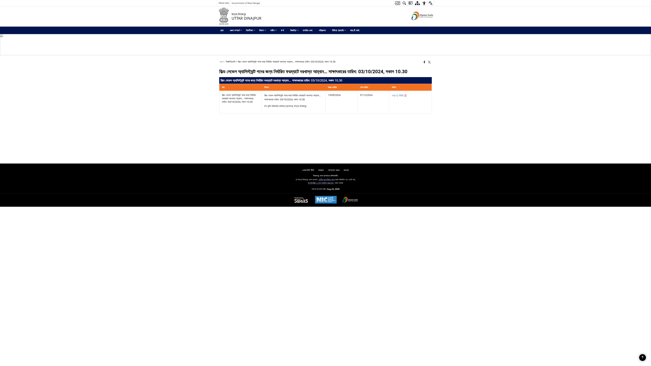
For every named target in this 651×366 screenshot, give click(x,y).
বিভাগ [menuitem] (261, 30)
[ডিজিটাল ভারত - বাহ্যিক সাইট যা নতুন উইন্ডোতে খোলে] (418, 23)
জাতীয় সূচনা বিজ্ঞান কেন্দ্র (327, 179)
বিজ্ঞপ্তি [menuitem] (293, 30)
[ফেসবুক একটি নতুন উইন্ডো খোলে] (424, 62)
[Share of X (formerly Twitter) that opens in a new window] (429, 62)
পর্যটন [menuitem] (272, 30)
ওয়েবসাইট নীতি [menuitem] (308, 170)
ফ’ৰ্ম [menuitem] (282, 30)
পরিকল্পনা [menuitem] (322, 30)
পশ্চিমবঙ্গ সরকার (223, 3)
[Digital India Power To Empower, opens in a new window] (350, 200)
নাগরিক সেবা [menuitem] (307, 30)
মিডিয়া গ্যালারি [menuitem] (338, 30)
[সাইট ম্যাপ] (417, 3)
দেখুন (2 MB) (398, 95)
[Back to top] (642, 357)
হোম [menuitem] (221, 30)
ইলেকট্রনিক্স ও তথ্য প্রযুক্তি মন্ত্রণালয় (321, 182)
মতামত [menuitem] (346, 170)
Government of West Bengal (246, 3)
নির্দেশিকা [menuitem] (249, 30)
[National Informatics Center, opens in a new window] (325, 200)
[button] (404, 3)
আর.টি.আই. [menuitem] (355, 30)
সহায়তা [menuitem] (321, 170)
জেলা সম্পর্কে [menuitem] (235, 30)
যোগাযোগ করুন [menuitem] (334, 170)
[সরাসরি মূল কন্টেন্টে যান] (397, 3)
